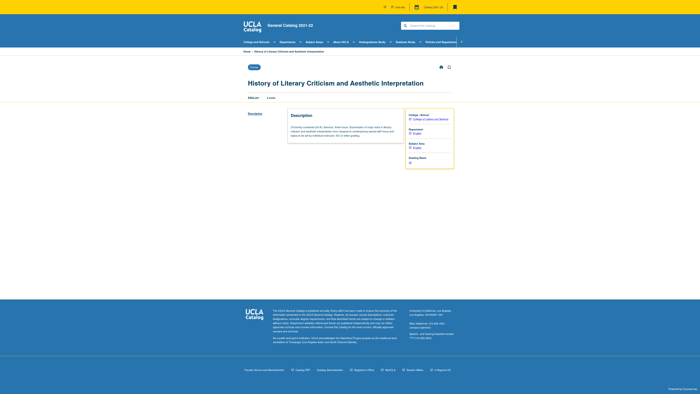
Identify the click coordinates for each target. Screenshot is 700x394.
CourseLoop (690, 389)
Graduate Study (405, 42)
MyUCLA (390, 370)
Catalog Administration (330, 370)
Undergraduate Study (372, 42)
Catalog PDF (302, 370)
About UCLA (341, 42)
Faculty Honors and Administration (264, 370)
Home (247, 51)
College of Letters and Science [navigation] (430, 119)
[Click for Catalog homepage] (252, 27)
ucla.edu (400, 7)
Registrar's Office (364, 370)
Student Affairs (415, 370)
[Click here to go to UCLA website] (254, 315)
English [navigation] (417, 133)
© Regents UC (442, 370)
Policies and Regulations (441, 42)
